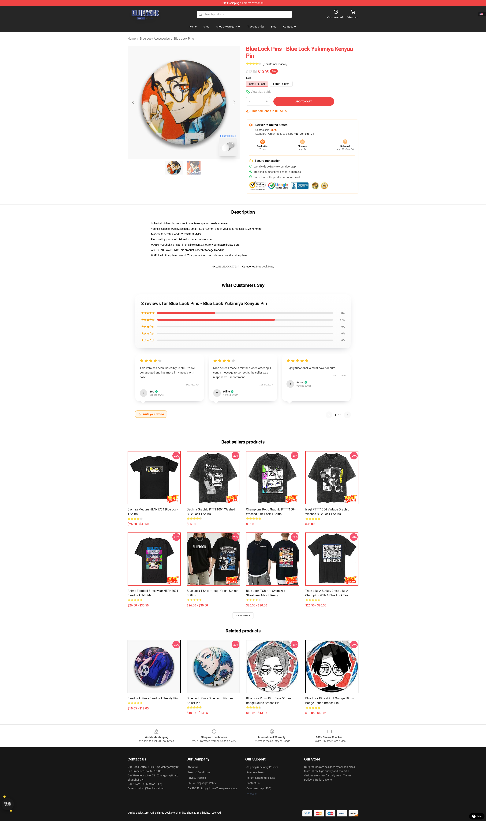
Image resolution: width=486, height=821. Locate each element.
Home (132, 38)
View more (243, 615)
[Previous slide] (133, 102)
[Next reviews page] (347, 414)
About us (193, 767)
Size (248, 77)
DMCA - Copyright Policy (202, 783)
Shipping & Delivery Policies (262, 767)
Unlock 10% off (7, 804)
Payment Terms (255, 772)
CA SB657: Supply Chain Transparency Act (212, 788)
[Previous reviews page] (329, 414)
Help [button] (479, 816)
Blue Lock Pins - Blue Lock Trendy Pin (153, 698)
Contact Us (253, 783)
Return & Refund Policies (260, 777)
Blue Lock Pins (184, 38)
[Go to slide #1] (174, 168)
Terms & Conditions (199, 772)
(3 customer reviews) (275, 64)
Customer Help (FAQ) (258, 788)
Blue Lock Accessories (155, 38)
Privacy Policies (197, 777)
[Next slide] (234, 102)
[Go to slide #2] (194, 168)
